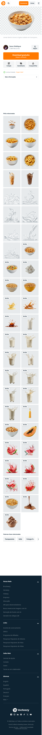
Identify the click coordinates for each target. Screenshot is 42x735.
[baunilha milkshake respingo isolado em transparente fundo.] (11, 484)
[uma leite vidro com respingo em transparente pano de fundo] (11, 538)
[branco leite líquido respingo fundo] (11, 268)
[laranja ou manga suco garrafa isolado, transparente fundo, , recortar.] (11, 719)
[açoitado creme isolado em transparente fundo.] (11, 430)
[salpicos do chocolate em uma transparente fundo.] (11, 520)
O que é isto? (19, 72)
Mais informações (10, 76)
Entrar (32, 3)
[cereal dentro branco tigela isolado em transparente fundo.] (11, 123)
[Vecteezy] (3, 3)
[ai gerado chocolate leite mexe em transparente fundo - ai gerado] (11, 231)
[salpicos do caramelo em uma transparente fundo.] (11, 502)
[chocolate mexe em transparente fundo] (11, 249)
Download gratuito (21, 56)
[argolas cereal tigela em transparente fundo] (11, 141)
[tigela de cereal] (11, 448)
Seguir (35, 48)
